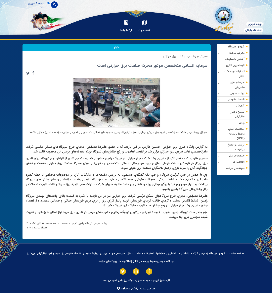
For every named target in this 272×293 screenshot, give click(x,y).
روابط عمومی (90, 253)
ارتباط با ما (183, 253)
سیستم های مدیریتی (112, 253)
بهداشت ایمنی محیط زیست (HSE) (153, 261)
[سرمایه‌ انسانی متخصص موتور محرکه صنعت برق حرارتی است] (117, 102)
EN (48, 3)
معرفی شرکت (199, 253)
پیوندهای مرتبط (107, 261)
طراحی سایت (147, 288)
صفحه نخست (235, 253)
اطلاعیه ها (125, 261)
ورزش (31, 253)
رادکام (134, 288)
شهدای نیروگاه (217, 253)
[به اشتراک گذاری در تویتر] (28, 73)
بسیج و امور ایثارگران (49, 253)
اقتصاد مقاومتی (72, 253)
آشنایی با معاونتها (166, 253)
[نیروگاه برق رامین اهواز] (222, 19)
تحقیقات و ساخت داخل (140, 253)
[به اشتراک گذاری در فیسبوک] (33, 73)
